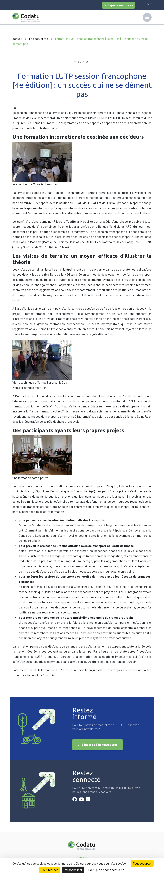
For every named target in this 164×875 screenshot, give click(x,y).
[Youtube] (81, 799)
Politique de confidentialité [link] (106, 870)
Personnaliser (73, 870)
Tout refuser (49, 870)
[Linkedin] (88, 799)
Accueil (17, 38)
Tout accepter (142, 863)
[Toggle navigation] (147, 17)
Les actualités (38, 38)
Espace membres (120, 5)
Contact (82, 857)
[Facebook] (74, 799)
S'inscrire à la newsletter (99, 744)
